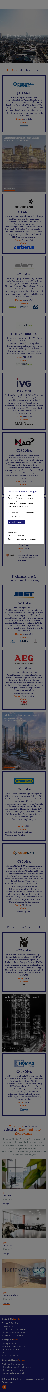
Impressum (32, 539)
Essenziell (15, 512)
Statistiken (29, 512)
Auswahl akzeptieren (18, 528)
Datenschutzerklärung (17, 539)
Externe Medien (17, 516)
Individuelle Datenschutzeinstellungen (19, 534)
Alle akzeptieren (16, 522)
